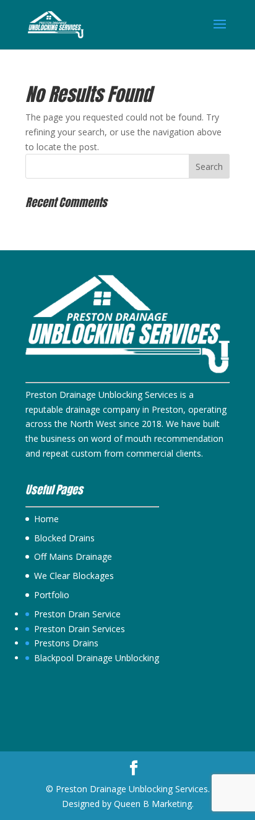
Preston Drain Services (79, 629)
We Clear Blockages (74, 575)
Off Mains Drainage (73, 556)
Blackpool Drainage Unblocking (96, 658)
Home (46, 519)
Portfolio (51, 595)
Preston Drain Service (77, 614)
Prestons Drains (66, 643)
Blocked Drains (64, 538)
